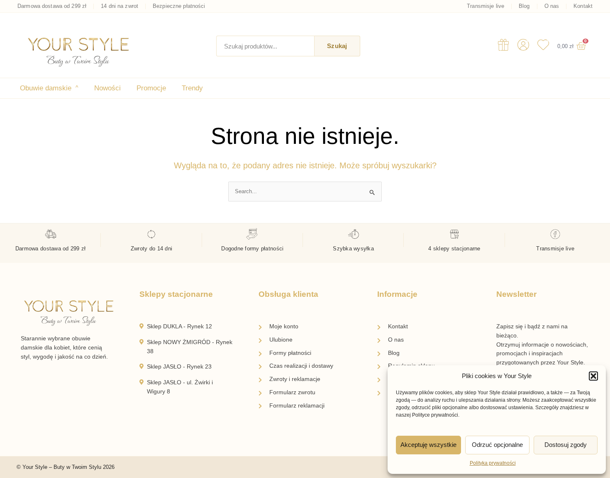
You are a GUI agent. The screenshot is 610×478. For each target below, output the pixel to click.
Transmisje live (485, 6)
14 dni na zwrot (119, 6)
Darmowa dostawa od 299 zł (51, 6)
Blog (524, 6)
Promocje (151, 88)
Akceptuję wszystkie (428, 444)
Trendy (192, 88)
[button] (593, 376)
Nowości (107, 88)
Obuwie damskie (49, 88)
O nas (551, 6)
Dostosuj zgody (565, 444)
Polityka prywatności (493, 463)
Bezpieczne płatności (179, 6)
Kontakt (583, 6)
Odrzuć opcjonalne (497, 444)
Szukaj (337, 45)
